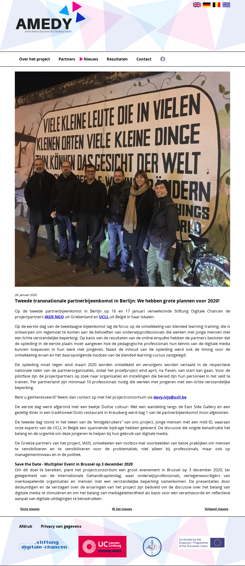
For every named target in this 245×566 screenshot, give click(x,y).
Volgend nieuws (216, 509)
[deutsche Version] (207, 5)
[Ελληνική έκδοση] (226, 5)
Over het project (34, 59)
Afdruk (25, 526)
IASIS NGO (54, 316)
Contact (143, 59)
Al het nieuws (122, 509)
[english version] (197, 5)
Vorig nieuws (29, 509)
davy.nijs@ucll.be (169, 397)
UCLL (104, 316)
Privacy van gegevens (61, 526)
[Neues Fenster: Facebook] (162, 60)
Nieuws (91, 59)
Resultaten (117, 59)
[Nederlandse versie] (216, 5)
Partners (67, 59)
